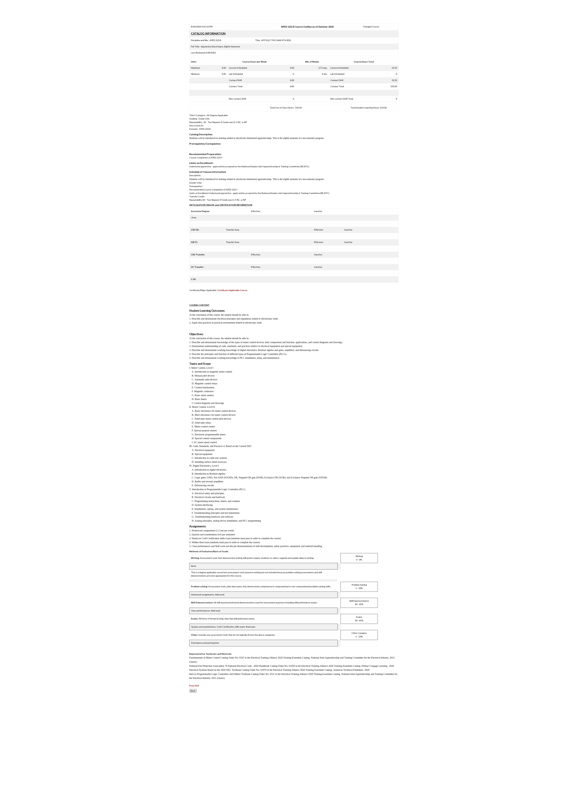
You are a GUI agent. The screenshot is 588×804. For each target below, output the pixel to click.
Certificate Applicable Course (232, 290)
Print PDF (194, 685)
